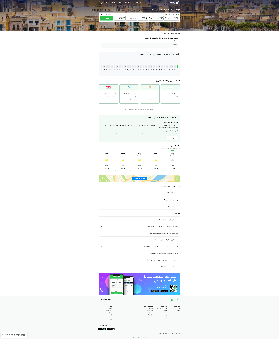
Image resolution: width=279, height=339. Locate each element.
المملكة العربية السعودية (162, 309)
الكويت (165, 310)
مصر (166, 312)
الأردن (165, 316)
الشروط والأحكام (109, 316)
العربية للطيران (150, 314)
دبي (179, 309)
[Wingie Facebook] (109, 300)
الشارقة (178, 312)
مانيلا (179, 314)
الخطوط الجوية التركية (149, 316)
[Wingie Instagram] (106, 300)
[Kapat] (2, 335)
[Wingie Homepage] (175, 2)
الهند (166, 314)
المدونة (111, 318)
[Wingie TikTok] (101, 299)
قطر (166, 318)
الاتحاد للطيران (150, 310)
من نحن (110, 312)
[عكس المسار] (163, 18)
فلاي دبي (151, 312)
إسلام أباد (178, 318)
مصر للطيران (150, 318)
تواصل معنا (110, 309)
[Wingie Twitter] (103, 300)
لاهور (179, 316)
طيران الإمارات (150, 309)
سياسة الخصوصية (108, 314)
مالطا (177, 33)
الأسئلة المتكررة (109, 310)
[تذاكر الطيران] (179, 33)
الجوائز (111, 320)
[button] (177, 66)
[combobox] (171, 18)
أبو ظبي (178, 310)
